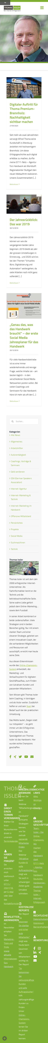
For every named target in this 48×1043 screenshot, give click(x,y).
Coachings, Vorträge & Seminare (21, 463)
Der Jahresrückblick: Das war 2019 (24, 222)
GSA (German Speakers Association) (21, 480)
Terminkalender (11, 841)
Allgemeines (16, 441)
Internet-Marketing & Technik (21, 497)
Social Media (16, 536)
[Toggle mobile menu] (42, 8)
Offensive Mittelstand (21, 516)
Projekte (15, 529)
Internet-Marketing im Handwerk (21, 507)
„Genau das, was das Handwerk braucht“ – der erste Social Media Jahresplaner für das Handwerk (24, 335)
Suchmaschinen (18, 542)
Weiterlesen (14, 184)
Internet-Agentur (19, 488)
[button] (4, 1038)
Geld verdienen (18, 471)
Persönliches (17, 522)
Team (28, 706)
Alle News (15, 435)
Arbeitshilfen (17, 448)
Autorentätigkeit (18, 454)
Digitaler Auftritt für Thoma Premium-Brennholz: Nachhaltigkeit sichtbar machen (24, 113)
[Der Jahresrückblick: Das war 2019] (24, 204)
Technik (14, 549)
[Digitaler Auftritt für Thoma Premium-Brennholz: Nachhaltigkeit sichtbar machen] (24, 87)
